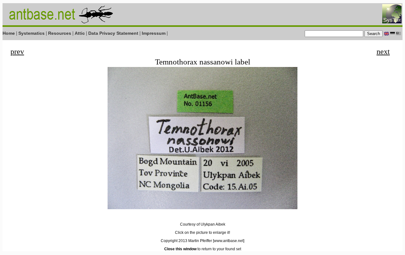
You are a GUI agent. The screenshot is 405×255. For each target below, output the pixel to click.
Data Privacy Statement (113, 33)
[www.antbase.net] (228, 241)
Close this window (180, 249)
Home (9, 33)
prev (17, 51)
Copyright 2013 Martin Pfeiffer (186, 241)
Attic (80, 33)
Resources (59, 33)
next (383, 51)
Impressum (153, 33)
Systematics (31, 33)
